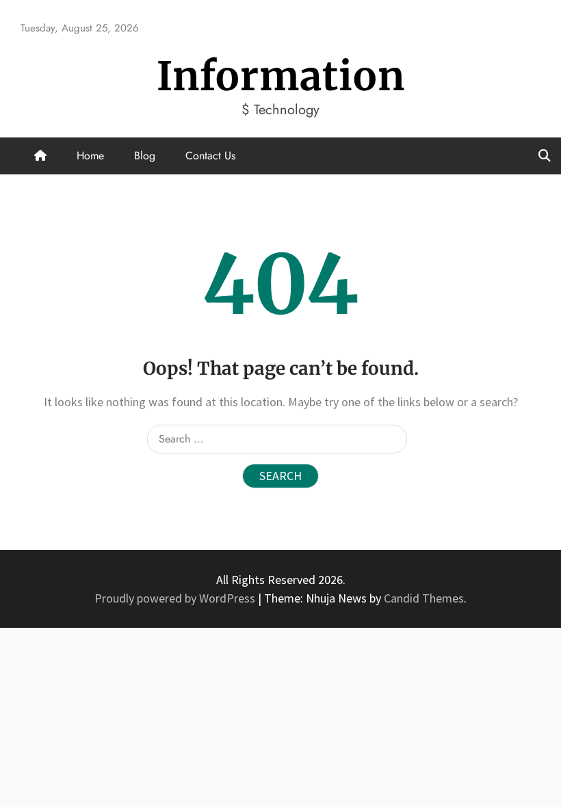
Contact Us (210, 155)
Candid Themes (424, 598)
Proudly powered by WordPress (176, 598)
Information (281, 76)
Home (90, 155)
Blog (144, 155)
